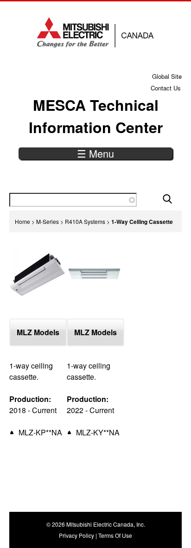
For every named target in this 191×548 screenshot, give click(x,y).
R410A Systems (85, 221)
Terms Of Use (115, 535)
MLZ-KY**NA (98, 432)
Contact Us (166, 87)
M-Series (47, 221)
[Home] (95, 32)
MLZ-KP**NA (40, 432)
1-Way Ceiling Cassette (142, 221)
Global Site (167, 76)
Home (22, 221)
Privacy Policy (76, 535)
